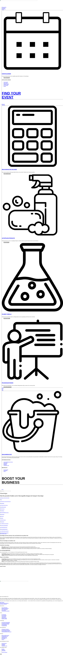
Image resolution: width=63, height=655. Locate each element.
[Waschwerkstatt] (32, 451)
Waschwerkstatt (7, 454)
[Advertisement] (27, 574)
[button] (32, 9)
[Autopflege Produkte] (32, 235)
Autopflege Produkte (8, 238)
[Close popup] (1, 654)
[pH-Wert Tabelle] (32, 311)
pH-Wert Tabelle (6, 314)
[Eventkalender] (32, 71)
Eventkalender (6, 73)
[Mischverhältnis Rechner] (32, 166)
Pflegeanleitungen (7, 382)
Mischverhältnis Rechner (9, 169)
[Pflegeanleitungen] (32, 379)
